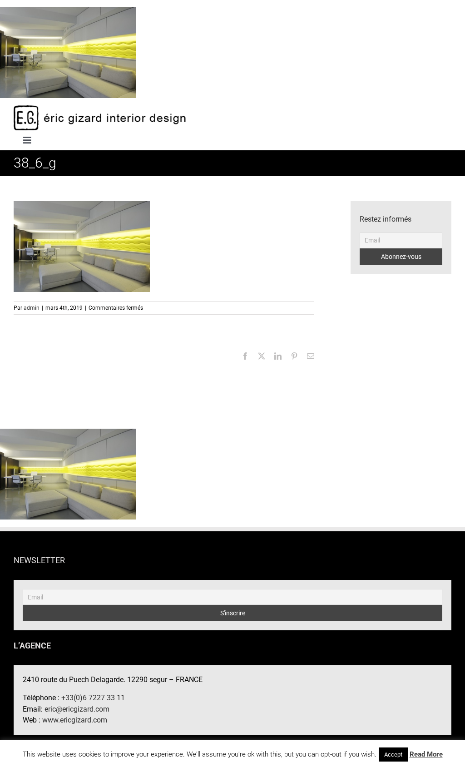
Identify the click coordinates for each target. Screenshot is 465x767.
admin (32, 308)
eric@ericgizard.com (77, 709)
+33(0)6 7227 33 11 (93, 697)
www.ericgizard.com (74, 720)
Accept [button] (393, 754)
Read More (426, 754)
